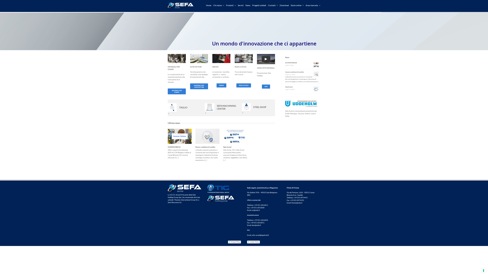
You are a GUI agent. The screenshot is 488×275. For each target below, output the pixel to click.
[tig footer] (218, 185)
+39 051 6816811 (261, 205)
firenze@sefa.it (297, 203)
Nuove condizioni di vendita (205, 147)
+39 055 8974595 (297, 200)
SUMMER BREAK (174, 147)
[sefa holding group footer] (220, 196)
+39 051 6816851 (257, 223)
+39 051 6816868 (257, 208)
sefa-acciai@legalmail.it (260, 235)
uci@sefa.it (256, 210)
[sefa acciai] (180, 3)
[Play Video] (266, 59)
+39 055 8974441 (301, 198)
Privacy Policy (235, 242)
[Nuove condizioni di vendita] (207, 136)
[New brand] (235, 136)
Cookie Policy (254, 242)
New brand (227, 147)
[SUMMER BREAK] (180, 136)
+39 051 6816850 (261, 220)
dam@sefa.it (256, 225)
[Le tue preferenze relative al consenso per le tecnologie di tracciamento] (483, 270)
